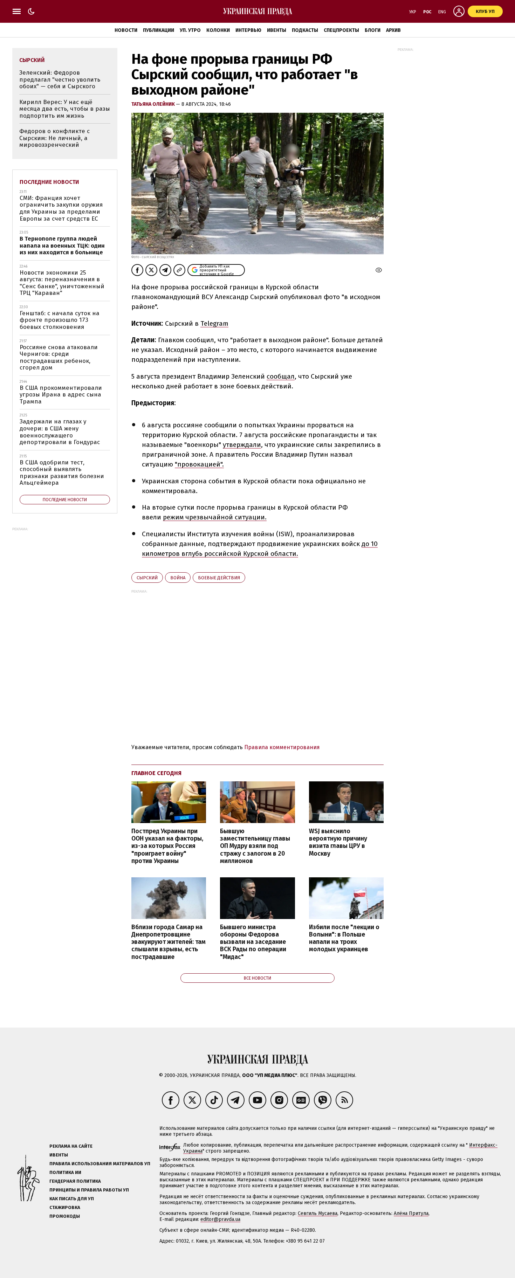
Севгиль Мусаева (317, 1213)
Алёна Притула (411, 1213)
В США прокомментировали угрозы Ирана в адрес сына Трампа (61, 394)
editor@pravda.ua (220, 1219)
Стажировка (64, 1207)
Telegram (214, 323)
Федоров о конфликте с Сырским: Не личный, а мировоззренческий (54, 137)
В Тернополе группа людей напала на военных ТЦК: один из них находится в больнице (62, 245)
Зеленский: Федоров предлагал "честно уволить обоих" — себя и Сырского (59, 79)
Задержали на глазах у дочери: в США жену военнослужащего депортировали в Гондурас (60, 432)
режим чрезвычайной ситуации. (215, 517)
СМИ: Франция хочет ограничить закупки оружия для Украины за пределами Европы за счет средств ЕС (61, 208)
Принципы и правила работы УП (89, 1190)
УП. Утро (190, 30)
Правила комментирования (282, 747)
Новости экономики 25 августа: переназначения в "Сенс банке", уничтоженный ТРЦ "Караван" (62, 283)
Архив (393, 30)
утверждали (242, 445)
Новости (126, 30)
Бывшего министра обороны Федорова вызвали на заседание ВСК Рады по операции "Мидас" (253, 942)
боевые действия (219, 577)
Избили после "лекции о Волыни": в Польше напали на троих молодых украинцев (344, 938)
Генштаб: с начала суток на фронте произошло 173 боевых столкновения (59, 320)
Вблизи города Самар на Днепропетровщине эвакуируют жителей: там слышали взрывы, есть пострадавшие (168, 942)
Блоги (372, 30)
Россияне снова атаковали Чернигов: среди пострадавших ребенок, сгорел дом (59, 358)
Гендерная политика (75, 1181)
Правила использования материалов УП (99, 1163)
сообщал (281, 376)
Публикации (158, 30)
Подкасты (305, 30)
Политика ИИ (65, 1172)
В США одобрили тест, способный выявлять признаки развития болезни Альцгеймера (62, 473)
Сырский (147, 577)
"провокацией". (199, 464)
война (177, 577)
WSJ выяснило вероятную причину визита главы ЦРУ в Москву (338, 842)
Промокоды (64, 1216)
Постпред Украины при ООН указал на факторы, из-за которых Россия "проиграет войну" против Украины (167, 846)
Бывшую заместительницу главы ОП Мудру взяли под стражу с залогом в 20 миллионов (255, 846)
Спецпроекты (341, 30)
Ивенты (276, 30)
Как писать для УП (71, 1198)
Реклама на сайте (70, 1146)
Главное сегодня (156, 773)
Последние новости (49, 182)
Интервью (248, 30)
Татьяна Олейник (153, 104)
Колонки (218, 30)
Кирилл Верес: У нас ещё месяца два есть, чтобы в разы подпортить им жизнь (64, 108)
